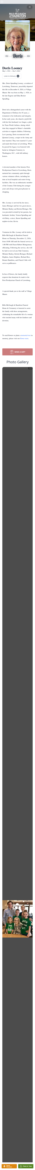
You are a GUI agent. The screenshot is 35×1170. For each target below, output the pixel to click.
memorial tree (26, 335)
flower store (24, 338)
